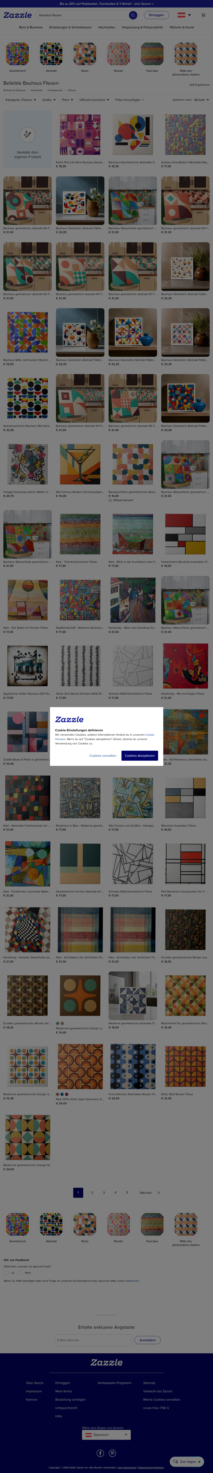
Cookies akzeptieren (140, 756)
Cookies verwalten (102, 756)
